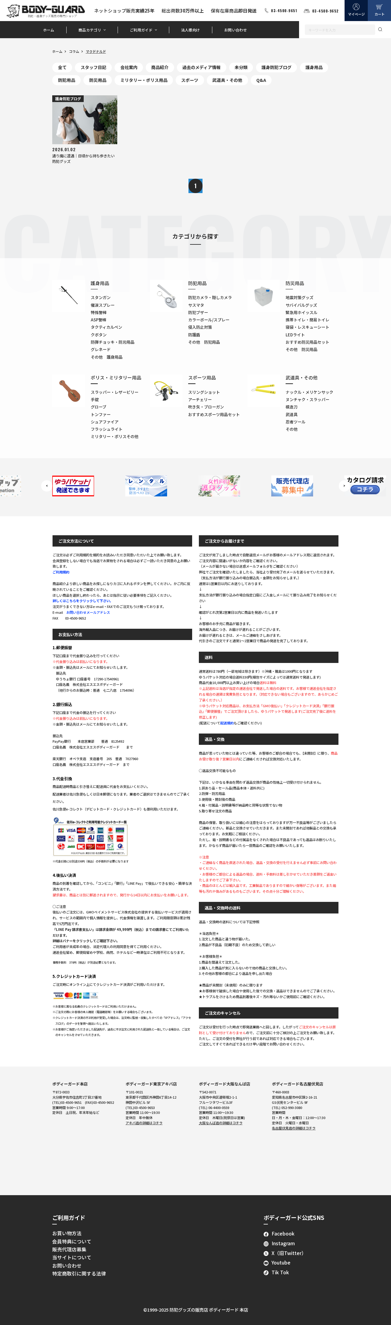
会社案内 (128, 67)
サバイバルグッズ (301, 305)
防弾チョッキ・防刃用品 (112, 342)
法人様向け (190, 30)
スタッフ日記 (93, 67)
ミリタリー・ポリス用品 (143, 80)
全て (62, 67)
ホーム (48, 30)
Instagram (283, 1243)
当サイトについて (71, 1257)
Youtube (281, 1262)
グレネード (101, 349)
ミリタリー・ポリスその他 (114, 436)
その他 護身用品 (106, 357)
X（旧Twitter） (289, 1253)
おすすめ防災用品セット (307, 342)
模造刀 (292, 407)
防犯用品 (66, 80)
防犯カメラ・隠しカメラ (210, 297)
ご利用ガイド (141, 30)
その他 (292, 429)
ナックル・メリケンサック (309, 392)
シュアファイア (105, 422)
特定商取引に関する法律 (79, 1273)
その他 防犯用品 (204, 342)
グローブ (98, 407)
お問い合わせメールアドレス (88, 612)
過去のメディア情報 (201, 67)
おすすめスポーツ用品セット (214, 414)
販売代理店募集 (69, 1249)
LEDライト (295, 335)
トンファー (101, 414)
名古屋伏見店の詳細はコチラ (294, 1128)
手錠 (95, 399)
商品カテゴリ (90, 30)
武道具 (292, 414)
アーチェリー (200, 399)
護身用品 (314, 67)
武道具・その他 (227, 80)
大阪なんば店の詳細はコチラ (221, 1122)
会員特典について (71, 1241)
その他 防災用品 (301, 349)
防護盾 (194, 335)
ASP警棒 (98, 320)
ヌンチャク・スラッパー (307, 399)
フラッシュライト (106, 429)
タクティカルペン (106, 327)
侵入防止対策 (200, 327)
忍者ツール (295, 422)
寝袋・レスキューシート (307, 327)
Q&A (261, 80)
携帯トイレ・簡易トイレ (307, 320)
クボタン (99, 335)
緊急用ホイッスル (301, 312)
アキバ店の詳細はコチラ (144, 1122)
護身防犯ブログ (276, 67)
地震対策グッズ (299, 297)
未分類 (241, 67)
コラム (74, 51)
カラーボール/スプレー (208, 320)
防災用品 (97, 80)
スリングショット (204, 392)
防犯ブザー (198, 312)
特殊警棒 (99, 312)
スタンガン (101, 297)
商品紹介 (159, 67)
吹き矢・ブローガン (206, 407)
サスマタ (196, 305)
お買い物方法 (67, 1233)
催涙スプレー (103, 305)
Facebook (283, 1233)
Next (344, 486)
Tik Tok (280, 1272)
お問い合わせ (235, 30)
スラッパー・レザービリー (114, 392)
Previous (47, 486)
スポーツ (189, 80)
